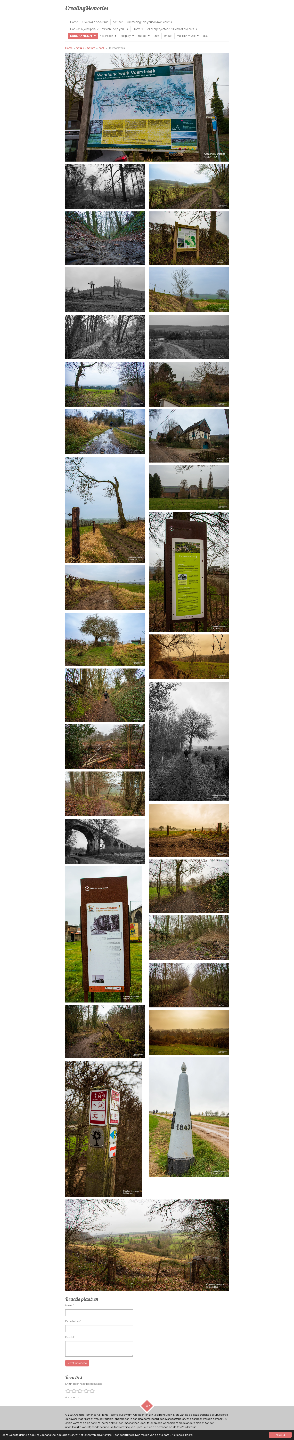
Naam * (69, 1305)
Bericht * (70, 1337)
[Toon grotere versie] (147, 107)
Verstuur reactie (77, 1363)
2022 (101, 48)
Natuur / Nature (85, 48)
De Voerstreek (116, 48)
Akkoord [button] (280, 1435)
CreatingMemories (86, 8)
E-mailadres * (73, 1321)
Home (68, 48)
